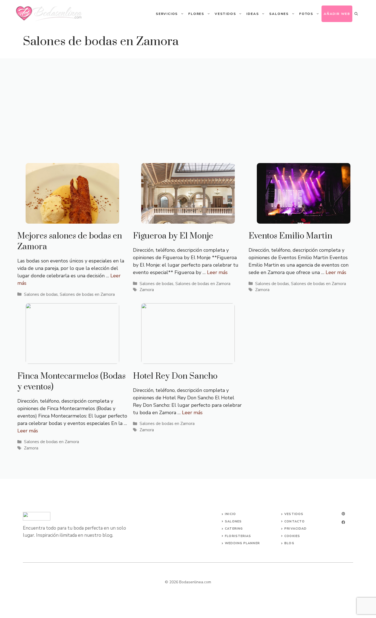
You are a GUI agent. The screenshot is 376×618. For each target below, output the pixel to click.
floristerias (238, 536)
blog (289, 543)
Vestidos (225, 14)
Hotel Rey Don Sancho (175, 376)
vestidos (293, 514)
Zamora (147, 289)
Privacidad (295, 529)
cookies (292, 536)
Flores (196, 14)
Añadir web (337, 14)
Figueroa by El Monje (173, 236)
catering (234, 529)
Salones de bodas (41, 294)
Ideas (252, 14)
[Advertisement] (188, 99)
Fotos (306, 14)
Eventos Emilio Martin (290, 236)
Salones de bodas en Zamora (87, 294)
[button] (356, 14)
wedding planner (242, 543)
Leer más (217, 272)
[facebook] (343, 522)
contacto (294, 521)
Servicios (167, 14)
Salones (279, 14)
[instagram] (343, 514)
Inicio (230, 514)
